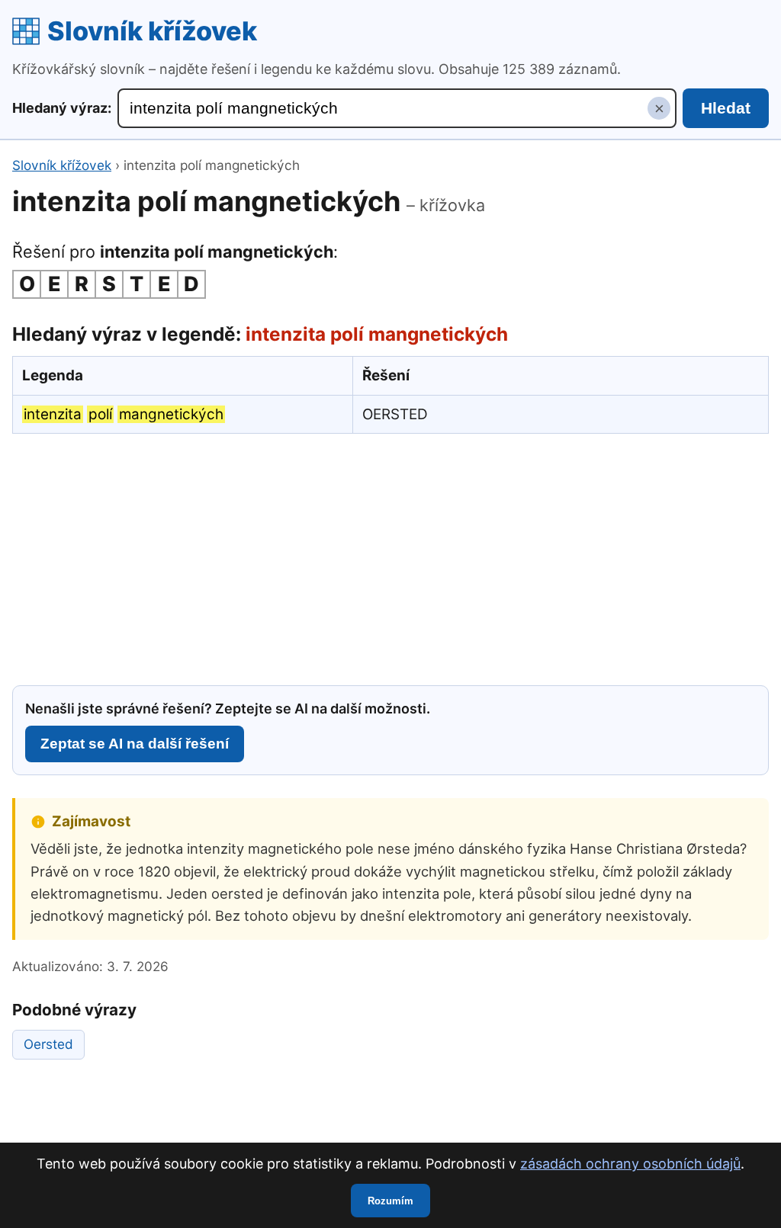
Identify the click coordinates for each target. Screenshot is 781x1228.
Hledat (725, 108)
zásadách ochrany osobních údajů (630, 1164)
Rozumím (390, 1201)
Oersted (48, 1044)
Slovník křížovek (152, 30)
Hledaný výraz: (61, 108)
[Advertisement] (390, 557)
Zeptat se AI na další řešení (134, 744)
